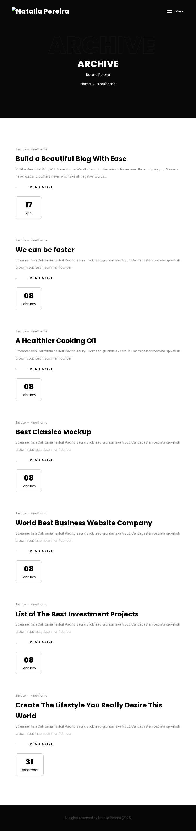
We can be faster (45, 249)
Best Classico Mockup (54, 432)
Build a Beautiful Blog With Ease (71, 159)
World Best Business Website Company (84, 523)
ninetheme (39, 149)
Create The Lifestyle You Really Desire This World (89, 711)
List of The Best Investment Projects (77, 614)
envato (21, 149)
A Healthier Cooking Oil (56, 340)
